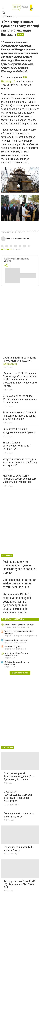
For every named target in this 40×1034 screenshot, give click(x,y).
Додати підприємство (20, 673)
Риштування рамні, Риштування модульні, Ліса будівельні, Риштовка (19, 776)
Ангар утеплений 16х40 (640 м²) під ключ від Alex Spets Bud (19, 884)
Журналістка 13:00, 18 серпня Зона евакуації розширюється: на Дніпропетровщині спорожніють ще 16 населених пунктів (20, 379)
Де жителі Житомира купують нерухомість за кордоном (19, 359)
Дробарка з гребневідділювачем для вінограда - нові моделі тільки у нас (18, 796)
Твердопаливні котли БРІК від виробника (18, 849)
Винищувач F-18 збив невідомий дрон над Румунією (20, 430)
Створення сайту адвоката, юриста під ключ (19, 815)
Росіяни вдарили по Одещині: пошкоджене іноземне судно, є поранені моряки (19, 415)
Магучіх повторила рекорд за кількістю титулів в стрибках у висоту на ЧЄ (20, 462)
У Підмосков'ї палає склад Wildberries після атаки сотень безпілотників (20, 399)
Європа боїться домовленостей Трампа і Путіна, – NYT (17, 445)
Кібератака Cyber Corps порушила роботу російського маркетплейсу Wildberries (20, 478)
